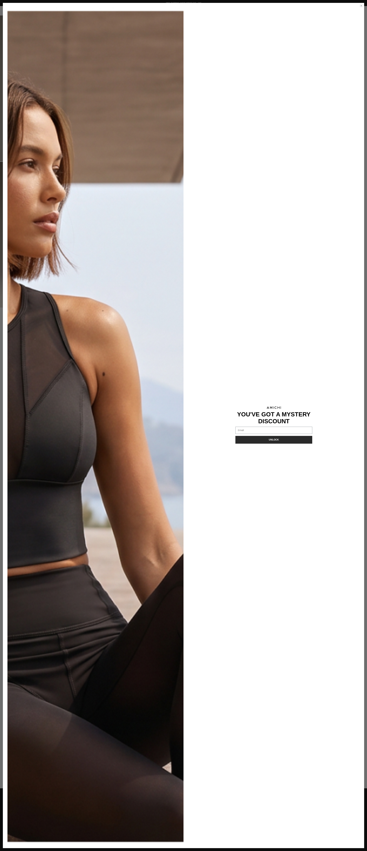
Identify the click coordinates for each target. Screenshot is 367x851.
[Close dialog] (361, 5)
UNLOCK (274, 439)
